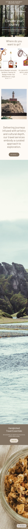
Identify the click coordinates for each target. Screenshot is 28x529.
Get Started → (14, 154)
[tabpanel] (14, 101)
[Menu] (1, 7)
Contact (19, 11)
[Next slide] (25, 65)
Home (3, 11)
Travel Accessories (11, 11)
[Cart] (26, 7)
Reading (24, 11)
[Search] (5, 7)
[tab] (14, 114)
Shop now (14, 440)
